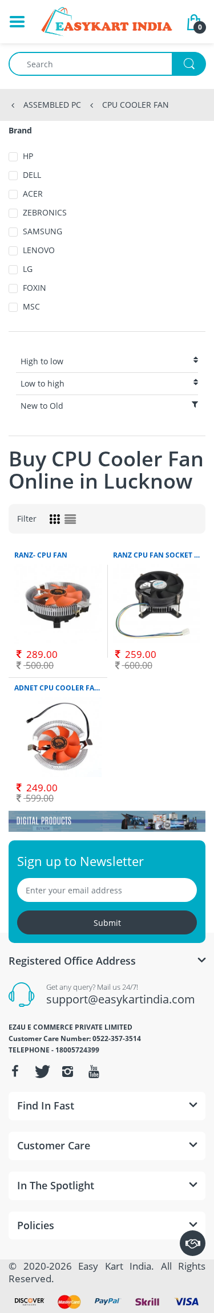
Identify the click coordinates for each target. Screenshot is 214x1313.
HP (28, 156)
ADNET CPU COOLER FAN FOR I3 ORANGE (58, 688)
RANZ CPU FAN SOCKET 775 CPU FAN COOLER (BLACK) (156, 555)
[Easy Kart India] (107, 22)
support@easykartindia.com (120, 999)
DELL (32, 174)
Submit (107, 922)
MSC (31, 306)
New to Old (42, 405)
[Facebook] (15, 1071)
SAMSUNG (42, 231)
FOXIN (34, 287)
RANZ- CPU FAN (40, 555)
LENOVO (39, 250)
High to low (42, 361)
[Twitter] (41, 1071)
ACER (33, 193)
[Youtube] (93, 1071)
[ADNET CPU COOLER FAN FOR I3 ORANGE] (58, 737)
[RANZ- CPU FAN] (58, 604)
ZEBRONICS (45, 212)
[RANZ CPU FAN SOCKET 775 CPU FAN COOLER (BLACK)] (156, 604)
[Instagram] (67, 1071)
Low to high (42, 383)
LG (28, 268)
